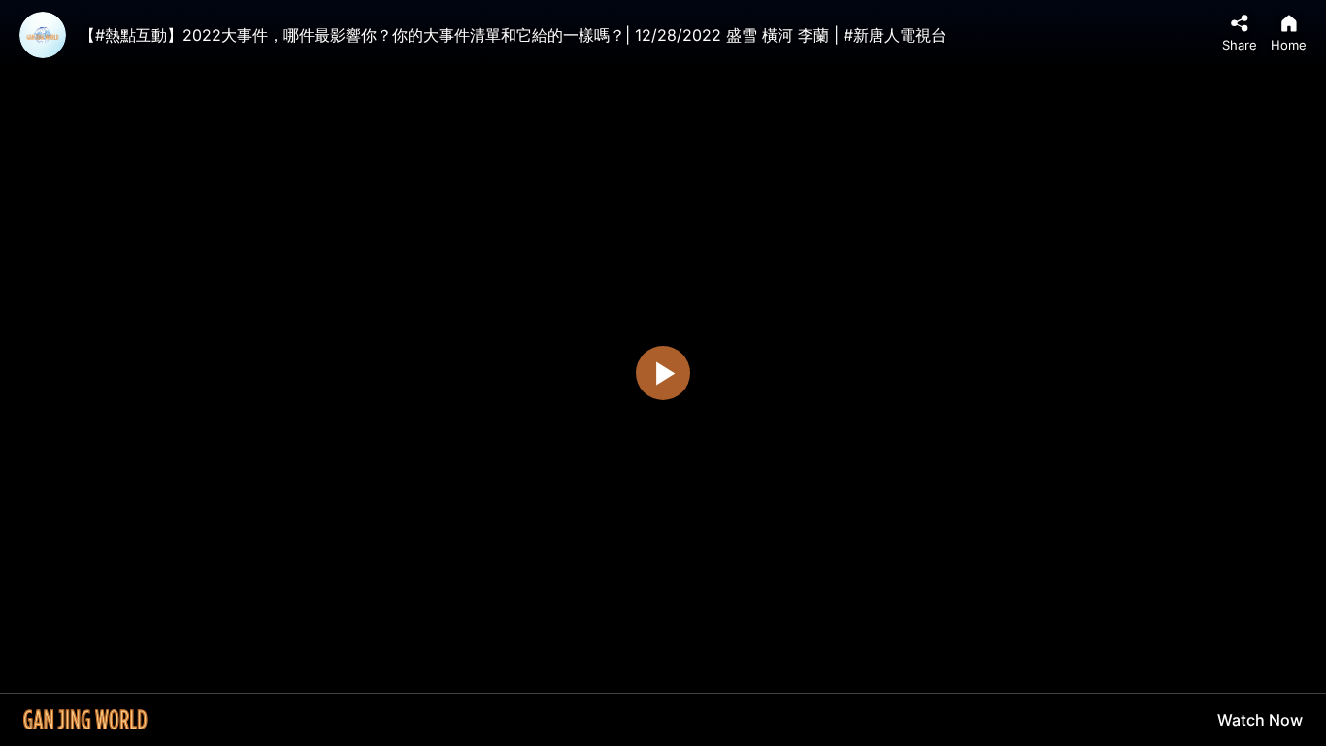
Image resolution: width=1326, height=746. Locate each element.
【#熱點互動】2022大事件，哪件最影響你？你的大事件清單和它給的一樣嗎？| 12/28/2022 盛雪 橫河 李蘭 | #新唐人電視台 (513, 35)
